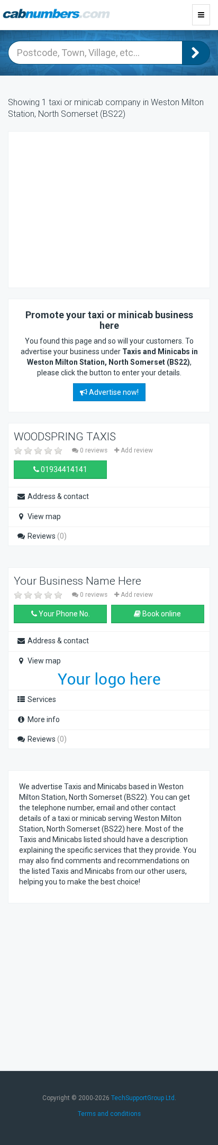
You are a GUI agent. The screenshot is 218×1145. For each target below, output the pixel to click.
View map (43, 516)
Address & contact (57, 496)
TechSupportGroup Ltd (143, 1098)
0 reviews (93, 450)
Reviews (46, 536)
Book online (161, 614)
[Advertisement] (103, 208)
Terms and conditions (109, 1114)
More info (43, 719)
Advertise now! (113, 392)
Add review (136, 450)
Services (41, 699)
